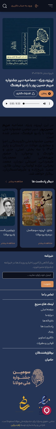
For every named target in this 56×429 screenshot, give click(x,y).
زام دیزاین (15, 425)
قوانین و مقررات (45, 343)
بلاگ (51, 332)
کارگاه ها (48, 321)
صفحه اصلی (47, 310)
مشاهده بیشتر (16, 181)
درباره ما (49, 315)
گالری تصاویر (46, 338)
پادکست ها (47, 327)
